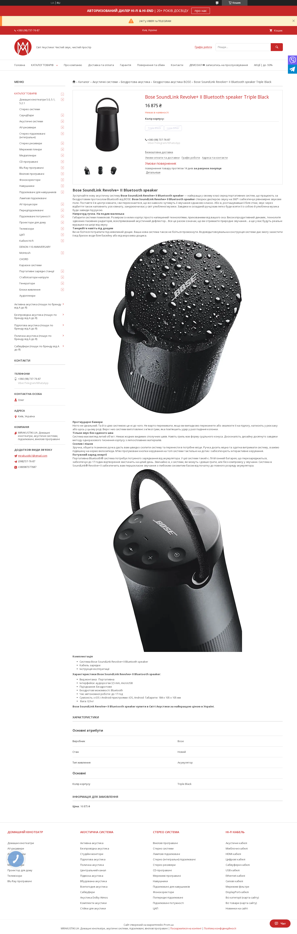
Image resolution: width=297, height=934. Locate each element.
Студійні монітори (91, 854)
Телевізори (26, 228)
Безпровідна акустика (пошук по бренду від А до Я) (35, 316)
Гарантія (125, 65)
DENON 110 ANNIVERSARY (35, 247)
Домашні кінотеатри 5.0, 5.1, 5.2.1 (37, 101)
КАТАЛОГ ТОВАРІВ (42, 65)
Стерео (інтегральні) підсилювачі (174, 859)
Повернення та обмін (151, 65)
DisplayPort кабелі (237, 892)
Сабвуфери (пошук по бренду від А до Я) (36, 347)
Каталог (84, 82)
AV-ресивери (27, 127)
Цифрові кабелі (235, 859)
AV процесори (28, 204)
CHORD (23, 259)
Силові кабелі (234, 881)
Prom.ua (169, 925)
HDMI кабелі (233, 854)
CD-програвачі (162, 870)
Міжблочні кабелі (237, 848)
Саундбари (26, 115)
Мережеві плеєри (30, 149)
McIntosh (25, 253)
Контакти (177, 65)
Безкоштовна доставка (159, 152)
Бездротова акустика (135, 82)
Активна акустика (91, 843)
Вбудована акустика (93, 881)
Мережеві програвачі (167, 876)
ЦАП (22, 234)
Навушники (26, 186)
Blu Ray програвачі (31, 167)
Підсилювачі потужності (34, 216)
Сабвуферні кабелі (238, 865)
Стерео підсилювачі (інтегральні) (32, 135)
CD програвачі (28, 161)
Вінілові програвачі (31, 174)
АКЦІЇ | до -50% (263, 65)
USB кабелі (233, 870)
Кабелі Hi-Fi (26, 241)
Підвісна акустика (91, 876)
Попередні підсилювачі (168, 897)
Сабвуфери (87, 892)
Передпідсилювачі (31, 210)
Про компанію (73, 65)
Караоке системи (30, 265)
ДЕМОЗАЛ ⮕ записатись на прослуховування (218, 65)
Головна (19, 65)
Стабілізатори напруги (34, 277)
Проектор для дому (19, 870)
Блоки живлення (29, 289)
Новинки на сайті (237, 908)
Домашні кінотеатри (20, 843)
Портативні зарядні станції (36, 271)
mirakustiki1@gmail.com (32, 455)
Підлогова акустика (92, 859)
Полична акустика (92, 865)
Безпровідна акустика (94, 848)
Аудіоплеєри (27, 295)
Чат (283, 923)
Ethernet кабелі (235, 876)
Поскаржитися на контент (185, 928)
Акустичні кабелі (236, 843)
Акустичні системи (105, 82)
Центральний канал (93, 870)
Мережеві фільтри (237, 886)
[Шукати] (277, 47)
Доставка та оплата (101, 65)
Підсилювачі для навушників (37, 192)
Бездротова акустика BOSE (172, 82)
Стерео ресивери (30, 143)
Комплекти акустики (93, 903)
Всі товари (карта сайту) (241, 903)
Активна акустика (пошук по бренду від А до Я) (37, 305)
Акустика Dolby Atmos (94, 897)
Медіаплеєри (27, 155)
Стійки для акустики (93, 908)
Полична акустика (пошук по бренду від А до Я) (33, 337)
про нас (201, 10)
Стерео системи (29, 109)
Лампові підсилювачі (32, 198)
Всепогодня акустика (93, 886)
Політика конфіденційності (220, 928)
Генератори (27, 283)
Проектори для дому (32, 222)
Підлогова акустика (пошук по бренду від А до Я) (33, 326)
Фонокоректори (29, 180)
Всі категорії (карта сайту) (242, 897)
